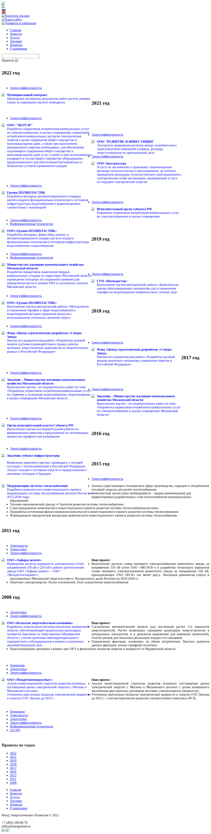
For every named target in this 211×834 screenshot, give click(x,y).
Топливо (16, 41)
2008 (13, 782)
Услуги (15, 37)
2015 (13, 775)
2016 (13, 771)
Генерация (17, 665)
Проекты (16, 45)
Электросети (19, 545)
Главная (15, 30)
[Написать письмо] (15, 15)
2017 (13, 768)
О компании (18, 48)
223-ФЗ (15, 730)
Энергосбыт (18, 549)
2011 (13, 779)
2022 (13, 753)
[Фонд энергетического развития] (19, 23)
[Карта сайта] (12, 19)
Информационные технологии (31, 224)
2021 (13, 757)
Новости (16, 34)
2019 (13, 760)
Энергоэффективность (26, 88)
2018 (13, 764)
